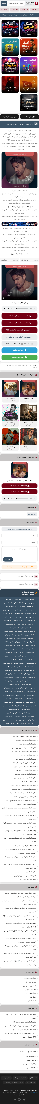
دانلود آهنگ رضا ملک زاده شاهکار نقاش (19, 481)
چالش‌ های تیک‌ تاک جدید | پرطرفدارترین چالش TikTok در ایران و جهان (20, 832)
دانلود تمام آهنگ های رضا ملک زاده (18, 337)
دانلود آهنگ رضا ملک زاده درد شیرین (20, 124)
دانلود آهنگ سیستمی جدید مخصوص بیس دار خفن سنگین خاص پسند (19, 810)
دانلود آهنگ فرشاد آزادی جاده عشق (24, 1030)
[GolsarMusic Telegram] (24, 1099)
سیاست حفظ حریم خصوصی (13, 1083)
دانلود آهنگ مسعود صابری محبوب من (23, 752)
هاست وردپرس (31, 1060)
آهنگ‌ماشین (24, 10)
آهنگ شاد (14, 10)
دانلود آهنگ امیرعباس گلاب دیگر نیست (23, 785)
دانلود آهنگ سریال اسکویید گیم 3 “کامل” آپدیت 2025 (20, 1016)
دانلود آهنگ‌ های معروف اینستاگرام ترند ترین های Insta (20, 840)
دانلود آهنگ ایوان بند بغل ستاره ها (24, 763)
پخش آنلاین (28, 117)
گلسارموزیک (32, 3)
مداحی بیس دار (31, 982)
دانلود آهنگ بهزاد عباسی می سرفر (25, 778)
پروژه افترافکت (31, 1056)
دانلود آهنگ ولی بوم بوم (28, 880)
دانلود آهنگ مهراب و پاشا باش (26, 770)
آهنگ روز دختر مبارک (29, 986)
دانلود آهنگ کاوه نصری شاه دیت (25, 774)
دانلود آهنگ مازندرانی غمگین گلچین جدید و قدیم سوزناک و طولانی (20, 866)
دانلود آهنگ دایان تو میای (27, 744)
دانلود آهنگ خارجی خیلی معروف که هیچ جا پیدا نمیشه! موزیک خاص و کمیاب (20, 802)
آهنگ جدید (34, 10)
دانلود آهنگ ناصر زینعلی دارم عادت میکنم (22, 793)
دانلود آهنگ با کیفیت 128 (18, 323)
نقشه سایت (31, 1083)
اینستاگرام (33, 1078)
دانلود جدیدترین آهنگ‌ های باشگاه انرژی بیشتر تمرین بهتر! (20, 817)
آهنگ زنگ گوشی (30, 990)
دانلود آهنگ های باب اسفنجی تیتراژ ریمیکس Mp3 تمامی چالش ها (19, 825)
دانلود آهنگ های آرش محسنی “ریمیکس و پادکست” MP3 (19, 859)
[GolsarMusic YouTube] (15, 1099)
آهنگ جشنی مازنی (30, 993)
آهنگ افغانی (32, 1001)
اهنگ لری (33, 997)
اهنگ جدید (27, 344)
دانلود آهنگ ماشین (26, 584)
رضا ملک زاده (32, 514)
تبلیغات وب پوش (30, 1068)
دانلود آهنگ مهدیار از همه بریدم (25, 846)
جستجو (4, 3)
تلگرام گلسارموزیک (20, 1078)
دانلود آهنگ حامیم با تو (28, 782)
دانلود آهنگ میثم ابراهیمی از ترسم (24, 737)
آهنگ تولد (4, 10)
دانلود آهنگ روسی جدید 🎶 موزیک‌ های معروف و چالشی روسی (20, 963)
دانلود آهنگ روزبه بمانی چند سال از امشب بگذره (20, 1026)
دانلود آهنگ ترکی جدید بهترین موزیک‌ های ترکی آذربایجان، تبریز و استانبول (20, 851)
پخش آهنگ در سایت (29, 1064)
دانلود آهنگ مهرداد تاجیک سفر (26, 759)
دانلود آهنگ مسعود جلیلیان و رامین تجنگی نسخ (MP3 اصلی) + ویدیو (20, 1035)
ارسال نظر (8, 559)
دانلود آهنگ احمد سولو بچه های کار (24, 1022)
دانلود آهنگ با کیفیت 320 (18, 316)
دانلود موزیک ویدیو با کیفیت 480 (18, 330)
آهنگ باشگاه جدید (30, 978)
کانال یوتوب (6, 1078)
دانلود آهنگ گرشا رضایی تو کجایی (25, 876)
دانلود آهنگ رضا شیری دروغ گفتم (25, 797)
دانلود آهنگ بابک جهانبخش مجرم (25, 872)
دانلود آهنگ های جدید (25, 576)
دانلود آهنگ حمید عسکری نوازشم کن (24, 748)
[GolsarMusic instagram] (19, 1099)
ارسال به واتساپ (18, 357)
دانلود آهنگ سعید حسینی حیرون (25, 767)
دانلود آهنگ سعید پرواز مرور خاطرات (24, 789)
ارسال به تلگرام (18, 350)
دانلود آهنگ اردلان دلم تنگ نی (26, 740)
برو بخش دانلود (8, 117)
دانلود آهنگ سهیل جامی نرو (27, 755)
